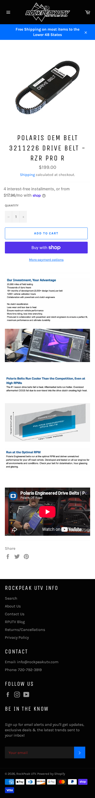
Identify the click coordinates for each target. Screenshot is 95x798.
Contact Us (14, 614)
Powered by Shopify (51, 773)
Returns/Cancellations (25, 629)
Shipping (27, 174)
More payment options (46, 260)
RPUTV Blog (15, 621)
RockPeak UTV (26, 773)
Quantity (12, 205)
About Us (13, 606)
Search (11, 598)
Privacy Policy (17, 637)
